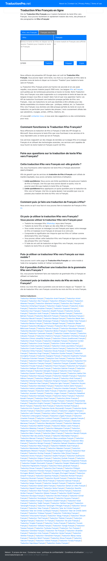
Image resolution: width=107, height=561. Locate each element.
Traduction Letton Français (52, 413)
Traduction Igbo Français (59, 383)
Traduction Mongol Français (40, 443)
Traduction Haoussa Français (40, 376)
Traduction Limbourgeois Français (34, 416)
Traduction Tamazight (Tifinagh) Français (53, 506)
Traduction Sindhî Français (68, 493)
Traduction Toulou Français (55, 523)
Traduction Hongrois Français (55, 381)
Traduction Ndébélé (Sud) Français (64, 446)
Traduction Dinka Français (31, 351)
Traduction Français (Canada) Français (68, 363)
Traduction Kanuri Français (63, 396)
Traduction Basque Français (54, 318)
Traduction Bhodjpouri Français (41, 326)
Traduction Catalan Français (65, 333)
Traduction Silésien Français (46, 493)
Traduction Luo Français (29, 421)
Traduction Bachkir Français (61, 313)
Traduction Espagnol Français (49, 356)
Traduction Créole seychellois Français (66, 346)
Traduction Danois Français (54, 348)
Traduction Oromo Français (31, 456)
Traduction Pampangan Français (47, 461)
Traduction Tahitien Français (62, 503)
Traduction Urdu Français (38, 533)
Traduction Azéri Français (39, 313)
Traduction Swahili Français (55, 501)
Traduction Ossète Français (54, 456)
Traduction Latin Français (30, 413)
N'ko (72, 89)
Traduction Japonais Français (69, 391)
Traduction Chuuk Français (30, 341)
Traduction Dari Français (76, 348)
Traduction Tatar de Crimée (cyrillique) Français (39, 511)
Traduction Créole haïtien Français (64, 343)
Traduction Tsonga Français (64, 526)
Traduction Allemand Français (47, 303)
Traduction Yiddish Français (46, 541)
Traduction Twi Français (55, 531)
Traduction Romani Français (71, 476)
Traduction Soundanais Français (41, 498)
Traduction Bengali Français (54, 323)
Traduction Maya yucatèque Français (59, 438)
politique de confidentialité (52, 552)
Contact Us (72, 3)
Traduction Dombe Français (61, 353)
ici (21, 208)
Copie (81, 63)
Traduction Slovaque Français (32, 496)
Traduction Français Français (40, 363)
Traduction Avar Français (30, 311)
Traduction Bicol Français (65, 326)
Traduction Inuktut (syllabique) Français (36, 388)
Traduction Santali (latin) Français (42, 486)
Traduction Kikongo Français (53, 401)
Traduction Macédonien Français (49, 423)
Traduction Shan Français (38, 491)
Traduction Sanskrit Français (54, 483)
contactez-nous (37, 116)
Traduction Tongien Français (31, 523)
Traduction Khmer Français (67, 398)
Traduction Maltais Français (47, 431)
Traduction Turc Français (69, 528)
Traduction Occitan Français (40, 453)
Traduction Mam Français (70, 431)
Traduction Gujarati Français (55, 373)
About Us (63, 3)
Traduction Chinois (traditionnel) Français (68, 338)
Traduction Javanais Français (31, 393)
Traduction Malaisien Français (32, 428)
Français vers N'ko (48, 32)
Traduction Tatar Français (39, 508)
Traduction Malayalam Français (57, 428)
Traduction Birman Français (48, 328)
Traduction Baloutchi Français (46, 316)
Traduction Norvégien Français (59, 451)
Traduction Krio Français (30, 408)
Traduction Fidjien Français (39, 361)
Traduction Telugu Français (58, 516)
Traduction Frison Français (54, 366)
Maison (8, 552)
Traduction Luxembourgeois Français (55, 421)
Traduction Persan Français (31, 468)
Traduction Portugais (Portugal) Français (59, 473)
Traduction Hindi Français (70, 378)
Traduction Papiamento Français (34, 466)
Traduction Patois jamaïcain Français (62, 466)
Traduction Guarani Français (31, 373)
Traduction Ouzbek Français (63, 458)
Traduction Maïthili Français (39, 426)
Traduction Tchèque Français (40, 513)
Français (79, 89)
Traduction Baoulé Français (31, 318)
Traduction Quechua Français (46, 476)
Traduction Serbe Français (53, 488)
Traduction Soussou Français (66, 498)
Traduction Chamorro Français (48, 336)
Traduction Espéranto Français (74, 356)
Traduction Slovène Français (56, 496)
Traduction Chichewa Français (74, 336)
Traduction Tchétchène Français (65, 513)
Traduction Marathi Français (75, 433)
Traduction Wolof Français (39, 538)
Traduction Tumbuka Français (46, 528)
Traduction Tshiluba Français (40, 526)
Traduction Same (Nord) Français (42, 481)
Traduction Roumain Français (31, 478)
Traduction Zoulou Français (57, 543)
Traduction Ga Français (76, 366)
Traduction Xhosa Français (61, 538)
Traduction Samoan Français (67, 481)
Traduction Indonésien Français (41, 386)
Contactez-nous (34, 552)
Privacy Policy (84, 3)
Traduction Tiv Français (45, 521)
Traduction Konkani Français (66, 406)
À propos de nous (19, 552)
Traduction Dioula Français (54, 351)
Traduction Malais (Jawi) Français (65, 426)
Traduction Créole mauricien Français (35, 346)
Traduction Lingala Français (61, 416)
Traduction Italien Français (46, 391)
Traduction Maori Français (52, 433)
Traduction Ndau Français (39, 446)
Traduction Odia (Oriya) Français (65, 453)
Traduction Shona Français (60, 491)
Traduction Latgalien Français (70, 411)
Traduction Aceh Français (55, 298)
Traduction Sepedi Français (31, 488)
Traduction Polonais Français (40, 471)
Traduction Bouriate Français (31, 331)
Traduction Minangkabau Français (56, 441)
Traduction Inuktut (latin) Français (68, 386)
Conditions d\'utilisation (74, 552)
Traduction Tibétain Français (61, 518)
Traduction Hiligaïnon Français (47, 378)
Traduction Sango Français (30, 483)
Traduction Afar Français (38, 301)
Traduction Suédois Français (31, 501)
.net (18, 3)
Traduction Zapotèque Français (32, 543)
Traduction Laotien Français (46, 411)
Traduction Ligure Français (75, 413)
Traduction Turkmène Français (32, 531)
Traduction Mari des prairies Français (36, 436)
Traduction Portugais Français (65, 471)
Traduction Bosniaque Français (72, 328)
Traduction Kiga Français (30, 401)
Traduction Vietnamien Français (47, 536)
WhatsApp (51, 223)
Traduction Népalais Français (58, 448)
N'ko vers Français (29, 32)
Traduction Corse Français (39, 343)
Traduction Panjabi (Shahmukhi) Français (70, 463)
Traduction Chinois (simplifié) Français (35, 338)
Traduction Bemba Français (31, 323)
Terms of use (96, 3)
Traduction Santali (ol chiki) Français (71, 486)
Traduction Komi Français (44, 406)
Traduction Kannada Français (40, 396)
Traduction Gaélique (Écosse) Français (35, 368)
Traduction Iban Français (38, 383)
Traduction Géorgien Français (46, 371)
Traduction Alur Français (70, 303)
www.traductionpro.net (14, 555)
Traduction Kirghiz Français (39, 403)
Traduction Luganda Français (72, 418)
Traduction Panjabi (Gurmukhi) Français (37, 463)
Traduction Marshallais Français (64, 436)
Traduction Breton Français (55, 331)
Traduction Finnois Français (62, 361)
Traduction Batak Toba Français (72, 321)
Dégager (68, 63)
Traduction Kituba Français (62, 403)
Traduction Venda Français (60, 533)
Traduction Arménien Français (40, 308)
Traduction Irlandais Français (64, 388)
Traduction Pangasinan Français (74, 461)
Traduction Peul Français (53, 468)
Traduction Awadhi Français (52, 311)
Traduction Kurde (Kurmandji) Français (56, 408)
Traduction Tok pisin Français (67, 521)
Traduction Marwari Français (31, 438)
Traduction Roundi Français (55, 478)
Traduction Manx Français (30, 433)
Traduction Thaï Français (38, 518)
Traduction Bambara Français (71, 316)
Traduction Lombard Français (47, 418)
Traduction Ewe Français (55, 358)
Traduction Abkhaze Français (31, 298)
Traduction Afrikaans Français (61, 301)
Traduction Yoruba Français (70, 541)
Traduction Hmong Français (31, 381)
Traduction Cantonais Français (41, 333)
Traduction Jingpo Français (55, 393)
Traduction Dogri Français (39, 353)
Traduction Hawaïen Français (64, 376)
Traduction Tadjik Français (39, 503)
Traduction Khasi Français (45, 398)
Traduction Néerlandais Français (33, 448)
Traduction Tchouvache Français (33, 516)
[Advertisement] (51, 25)
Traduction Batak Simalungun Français (44, 321)
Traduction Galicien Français (63, 368)
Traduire (48, 63)
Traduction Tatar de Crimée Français (64, 508)
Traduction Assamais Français (65, 308)
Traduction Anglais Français (57, 306)
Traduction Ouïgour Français (40, 458)
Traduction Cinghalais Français (55, 341)
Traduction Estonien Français (32, 358)
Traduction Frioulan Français (31, 366)
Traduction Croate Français (31, 348)
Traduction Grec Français (69, 371)
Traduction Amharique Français (32, 306)
